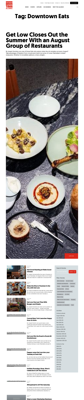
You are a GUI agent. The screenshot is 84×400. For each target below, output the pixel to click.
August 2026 (60, 315)
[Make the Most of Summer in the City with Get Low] (30, 288)
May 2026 (59, 322)
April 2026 (59, 324)
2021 (58, 357)
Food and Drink (60, 289)
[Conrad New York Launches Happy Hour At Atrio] (30, 322)
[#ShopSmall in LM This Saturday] (30, 386)
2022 (58, 355)
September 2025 (60, 340)
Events (58, 286)
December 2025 (60, 334)
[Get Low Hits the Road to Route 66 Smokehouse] (30, 339)
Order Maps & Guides (49, 3)
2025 (58, 348)
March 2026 (59, 327)
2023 (58, 353)
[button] (27, 7)
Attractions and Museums (62, 283)
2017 (58, 366)
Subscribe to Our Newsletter (63, 305)
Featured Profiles (65, 286)
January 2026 (60, 331)
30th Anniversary (60, 281)
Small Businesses (60, 302)
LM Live (67, 289)
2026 (58, 346)
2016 (58, 369)
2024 (58, 351)
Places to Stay (60, 297)
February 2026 (60, 329)
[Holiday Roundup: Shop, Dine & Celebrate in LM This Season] (30, 371)
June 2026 (59, 320)
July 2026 (59, 318)
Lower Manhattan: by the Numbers (64, 291)
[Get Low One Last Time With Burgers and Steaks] (30, 305)
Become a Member (65, 3)
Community (72, 283)
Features (72, 286)
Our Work (67, 294)
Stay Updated (74, 3)
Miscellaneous (60, 294)
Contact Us (57, 3)
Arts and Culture (69, 281)
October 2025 (60, 338)
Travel (72, 305)
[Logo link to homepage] (9, 5)
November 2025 (60, 336)
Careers (42, 3)
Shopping (73, 299)
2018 (58, 364)
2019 (58, 362)
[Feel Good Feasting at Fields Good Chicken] (30, 272)
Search (71, 271)
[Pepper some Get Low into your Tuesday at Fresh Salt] (30, 355)
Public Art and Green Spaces (63, 299)
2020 (58, 360)
